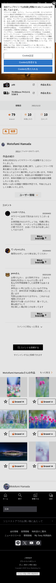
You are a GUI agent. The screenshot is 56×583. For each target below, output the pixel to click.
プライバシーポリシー (35, 47)
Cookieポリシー (28, 45)
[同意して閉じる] (54, 3)
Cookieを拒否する (28, 62)
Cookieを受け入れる (28, 69)
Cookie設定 (28, 55)
